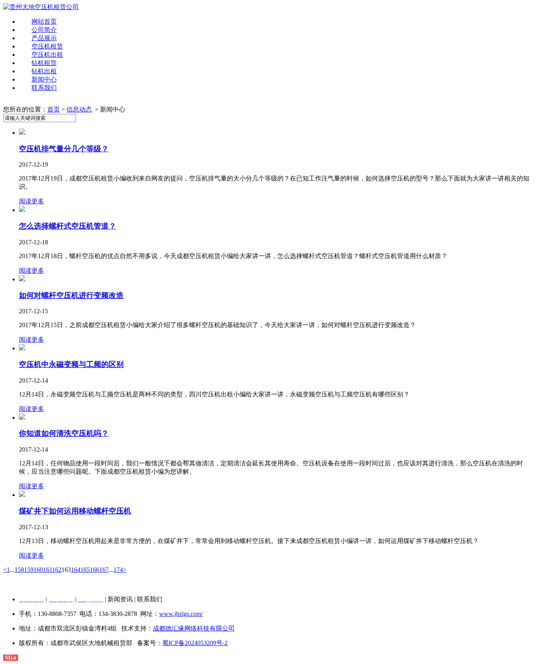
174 (118, 569)
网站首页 (44, 21)
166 (94, 569)
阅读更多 (31, 201)
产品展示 (44, 38)
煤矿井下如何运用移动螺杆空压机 (75, 511)
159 (28, 569)
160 (38, 569)
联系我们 (44, 87)
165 (85, 569)
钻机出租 (44, 71)
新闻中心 (44, 79)
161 (47, 569)
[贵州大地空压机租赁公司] (41, 7)
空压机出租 (47, 54)
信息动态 (79, 109)
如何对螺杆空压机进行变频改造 (71, 295)
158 (19, 569)
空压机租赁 (47, 46)
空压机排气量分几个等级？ (64, 149)
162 (56, 569)
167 (104, 569)
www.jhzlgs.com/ (181, 613)
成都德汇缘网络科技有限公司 (194, 628)
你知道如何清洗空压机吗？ (64, 433)
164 (75, 569)
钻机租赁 (44, 63)
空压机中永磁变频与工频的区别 (71, 364)
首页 (53, 109)
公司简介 (44, 29)
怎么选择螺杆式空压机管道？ (67, 226)
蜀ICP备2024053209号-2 (195, 643)
